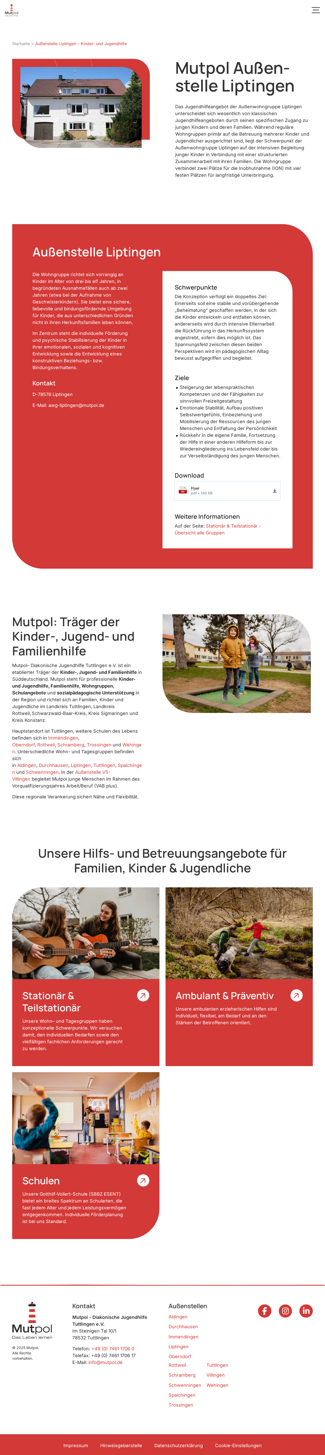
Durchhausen (53, 765)
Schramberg (70, 744)
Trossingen (99, 744)
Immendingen (63, 738)
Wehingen (217, 1385)
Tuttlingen (104, 765)
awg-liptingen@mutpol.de (76, 405)
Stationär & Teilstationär (51, 1001)
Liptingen (81, 765)
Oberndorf (23, 744)
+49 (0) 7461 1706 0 (112, 1348)
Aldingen (26, 765)
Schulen (41, 1180)
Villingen (215, 1375)
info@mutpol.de (105, 1362)
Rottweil (46, 744)
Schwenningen (42, 772)
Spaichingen (182, 1395)
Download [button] (275, 491)
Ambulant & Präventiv (225, 995)
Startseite (21, 43)
